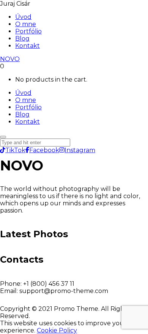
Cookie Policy (57, 330)
